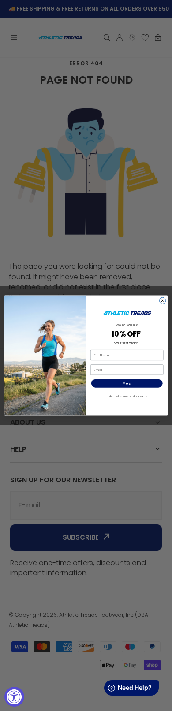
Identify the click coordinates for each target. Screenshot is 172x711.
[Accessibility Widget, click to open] (14, 697)
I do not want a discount (127, 396)
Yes (127, 383)
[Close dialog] (162, 300)
